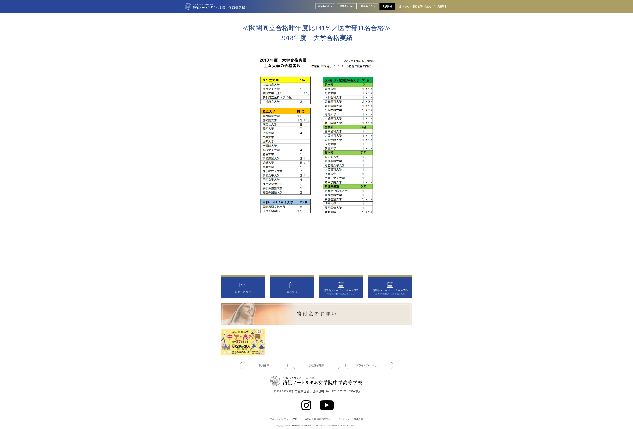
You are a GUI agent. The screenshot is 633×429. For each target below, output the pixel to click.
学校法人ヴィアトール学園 (284, 419)
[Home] (215, 7)
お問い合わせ (425, 6)
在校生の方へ (325, 6)
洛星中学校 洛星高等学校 (318, 419)
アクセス (407, 6)
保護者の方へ (347, 6)
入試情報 (387, 6)
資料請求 (442, 6)
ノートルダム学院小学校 (350, 419)
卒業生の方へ (368, 6)
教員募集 (264, 365)
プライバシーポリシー (369, 365)
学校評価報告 (316, 365)
